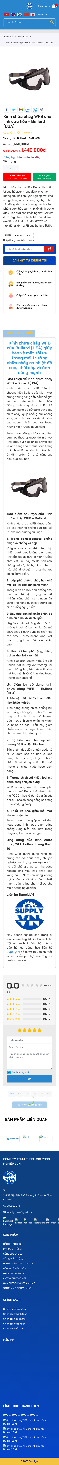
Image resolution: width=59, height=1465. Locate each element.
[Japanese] (33, 14)
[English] (13, 14)
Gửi (29, 1079)
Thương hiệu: (14, 138)
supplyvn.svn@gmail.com (20, 1212)
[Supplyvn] (30, 6)
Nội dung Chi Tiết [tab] (19, 333)
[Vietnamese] (7, 14)
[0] (54, 6)
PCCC (29, 235)
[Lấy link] (42, 109)
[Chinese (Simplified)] (26, 14)
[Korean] (20, 14)
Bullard (18, 235)
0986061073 (13, 1205)
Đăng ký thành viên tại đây (21, 157)
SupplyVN (13, 952)
